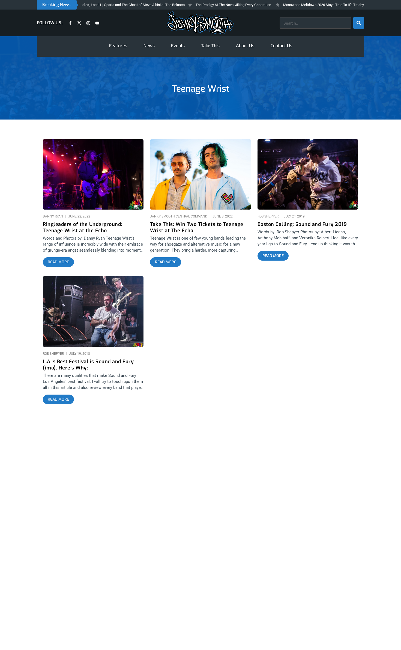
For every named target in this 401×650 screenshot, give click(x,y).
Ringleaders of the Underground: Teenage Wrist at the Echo (82, 227)
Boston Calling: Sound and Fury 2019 (302, 224)
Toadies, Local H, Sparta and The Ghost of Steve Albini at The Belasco (117, 5)
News (149, 46)
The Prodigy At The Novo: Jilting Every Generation (220, 5)
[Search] (358, 23)
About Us (245, 46)
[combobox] (315, 23)
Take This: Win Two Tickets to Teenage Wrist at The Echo (196, 227)
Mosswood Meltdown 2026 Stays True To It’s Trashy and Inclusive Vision (326, 5)
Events (178, 46)
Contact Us (281, 46)
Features (118, 46)
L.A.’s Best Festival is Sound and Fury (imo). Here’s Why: (88, 365)
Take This (210, 46)
